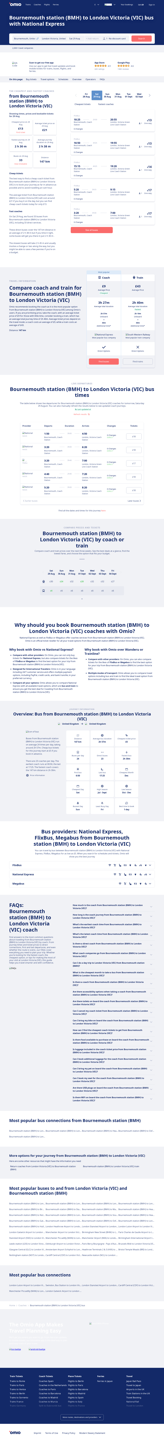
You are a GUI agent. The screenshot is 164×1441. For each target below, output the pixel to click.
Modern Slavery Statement (92, 1433)
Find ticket (20, 132)
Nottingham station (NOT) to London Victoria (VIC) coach (36, 1255)
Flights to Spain (76, 1397)
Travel (129, 1376)
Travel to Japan (133, 1385)
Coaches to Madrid (48, 1397)
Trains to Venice (18, 1389)
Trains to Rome (17, 1381)
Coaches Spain (46, 1381)
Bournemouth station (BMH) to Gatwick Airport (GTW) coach (38, 1220)
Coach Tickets (46, 1376)
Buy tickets (31, 79)
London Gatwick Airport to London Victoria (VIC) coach (35, 1232)
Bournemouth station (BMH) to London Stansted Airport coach (76, 1130)
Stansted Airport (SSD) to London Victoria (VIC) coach (35, 1238)
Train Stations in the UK (138, 1393)
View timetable (20, 164)
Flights (47, 4)
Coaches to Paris (47, 1389)
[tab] (82, 104)
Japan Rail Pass (133, 1381)
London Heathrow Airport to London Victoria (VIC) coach (73, 1226)
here (103, 510)
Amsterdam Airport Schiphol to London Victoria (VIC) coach (74, 1249)
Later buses (133, 500)
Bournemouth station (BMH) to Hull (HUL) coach (32, 1226)
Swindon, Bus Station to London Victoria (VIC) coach (71, 1285)
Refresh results (80, 414)
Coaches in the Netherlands (53, 1385)
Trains (28, 4)
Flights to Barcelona (78, 1389)
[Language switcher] (110, 4)
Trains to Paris (17, 1385)
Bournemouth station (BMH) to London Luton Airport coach (38, 1136)
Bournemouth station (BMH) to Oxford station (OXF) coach (110, 1220)
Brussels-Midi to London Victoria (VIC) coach (139, 1243)
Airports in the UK (135, 1389)
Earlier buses (31, 500)
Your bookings (127, 5)
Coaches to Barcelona (50, 1393)
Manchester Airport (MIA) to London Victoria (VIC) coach (109, 1238)
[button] (76, 38)
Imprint (37, 1433)
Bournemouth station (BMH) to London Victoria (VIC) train (111, 1166)
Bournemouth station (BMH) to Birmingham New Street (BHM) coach (42, 1209)
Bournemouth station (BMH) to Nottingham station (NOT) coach (40, 1215)
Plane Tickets (74, 1376)
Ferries (56, 4)
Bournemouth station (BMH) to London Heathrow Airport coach (40, 1130)
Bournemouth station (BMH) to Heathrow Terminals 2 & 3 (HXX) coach (116, 1130)
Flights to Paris (75, 1385)
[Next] (150, 95)
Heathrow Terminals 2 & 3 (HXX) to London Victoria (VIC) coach (112, 1249)
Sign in (152, 5)
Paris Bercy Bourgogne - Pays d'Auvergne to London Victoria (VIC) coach (117, 1243)
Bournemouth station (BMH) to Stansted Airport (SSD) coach (75, 1209)
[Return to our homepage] (17, 5)
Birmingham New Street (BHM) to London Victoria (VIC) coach (112, 1232)
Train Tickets (16, 1376)
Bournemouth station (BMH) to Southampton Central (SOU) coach (114, 1215)
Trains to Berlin (17, 1393)
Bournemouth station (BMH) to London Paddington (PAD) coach (77, 1215)
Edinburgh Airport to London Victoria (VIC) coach (69, 1243)
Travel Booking (133, 1397)
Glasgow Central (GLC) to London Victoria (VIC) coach (35, 1249)
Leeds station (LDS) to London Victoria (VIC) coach (33, 1243)
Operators (91, 79)
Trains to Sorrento (19, 1397)
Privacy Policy (68, 1433)
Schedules (63, 79)
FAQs (102, 79)
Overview (76, 79)
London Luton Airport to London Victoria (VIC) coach (34, 1285)
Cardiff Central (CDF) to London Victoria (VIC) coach (70, 1255)
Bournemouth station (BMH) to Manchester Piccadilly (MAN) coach (114, 1209)
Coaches (37, 4)
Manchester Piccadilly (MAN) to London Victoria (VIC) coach (74, 1238)
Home (12, 1305)
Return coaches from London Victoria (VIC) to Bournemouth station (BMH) (43, 1168)
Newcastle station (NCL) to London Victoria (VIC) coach (108, 1255)
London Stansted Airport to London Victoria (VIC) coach (109, 1226)
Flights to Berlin (76, 1381)
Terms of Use (51, 1433)
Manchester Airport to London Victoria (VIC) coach (70, 1232)
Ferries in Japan (105, 1381)
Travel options (47, 79)
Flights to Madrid (76, 1393)
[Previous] (43, 572)
